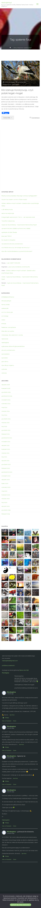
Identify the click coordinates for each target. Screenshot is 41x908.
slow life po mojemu (7, 365)
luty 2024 (4, 415)
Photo (7, 717)
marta (3, 277)
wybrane (4, 369)
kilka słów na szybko (7, 331)
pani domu (4, 361)
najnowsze (7, 84)
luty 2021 (4, 457)
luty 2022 (4, 426)
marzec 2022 (5, 422)
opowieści (4, 358)
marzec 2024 (5, 411)
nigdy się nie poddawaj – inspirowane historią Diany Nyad (19, 225)
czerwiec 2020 (5, 487)
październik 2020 (6, 472)
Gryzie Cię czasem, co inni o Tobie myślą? (14, 199)
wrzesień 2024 (5, 400)
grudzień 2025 (5, 392)
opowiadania (5, 354)
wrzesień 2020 (5, 476)
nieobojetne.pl (6, 2)
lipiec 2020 (4, 483)
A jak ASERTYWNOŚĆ (13, 263)
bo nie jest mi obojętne (8, 240)
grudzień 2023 (5, 419)
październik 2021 (6, 438)
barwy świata (5, 304)
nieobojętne (15, 84)
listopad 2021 (5, 434)
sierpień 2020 (5, 479)
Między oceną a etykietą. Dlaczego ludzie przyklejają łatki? (19, 196)
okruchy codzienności (8, 350)
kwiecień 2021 (5, 449)
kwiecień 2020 (5, 495)
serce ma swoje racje (7, 213)
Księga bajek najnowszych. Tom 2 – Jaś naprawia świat (18, 217)
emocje (3, 323)
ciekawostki (4, 308)
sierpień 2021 (5, 445)
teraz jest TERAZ (6, 236)
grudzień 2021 (5, 430)
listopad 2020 (5, 468)
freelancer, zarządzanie (8, 327)
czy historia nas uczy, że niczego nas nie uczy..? (15, 247)
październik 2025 (6, 396)
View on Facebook (6, 721)
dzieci (3, 320)
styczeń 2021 (5, 460)
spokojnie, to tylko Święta (9, 232)
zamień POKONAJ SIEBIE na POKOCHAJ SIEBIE (15, 228)
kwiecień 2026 (5, 388)
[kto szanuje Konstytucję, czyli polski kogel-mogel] (20, 73)
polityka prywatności (8, 665)
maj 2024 (4, 407)
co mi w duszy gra (7, 312)
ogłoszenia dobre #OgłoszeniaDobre (12, 346)
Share (14, 721)
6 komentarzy (36, 117)
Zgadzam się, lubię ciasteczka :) (20, 905)
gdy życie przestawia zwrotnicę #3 (19, 267)
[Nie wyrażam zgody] (39, 901)
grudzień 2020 (6, 464)
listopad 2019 (5, 514)
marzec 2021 (5, 453)
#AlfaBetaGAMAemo (7, 297)
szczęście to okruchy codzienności (12, 244)
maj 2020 (4, 491)
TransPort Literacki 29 (8, 221)
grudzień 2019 (5, 510)
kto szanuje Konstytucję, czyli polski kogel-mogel (17, 92)
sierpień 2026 (5, 384)
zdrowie (4, 373)
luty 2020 (4, 502)
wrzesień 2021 (5, 441)
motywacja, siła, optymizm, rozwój (12, 335)
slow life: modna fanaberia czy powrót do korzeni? (16, 251)
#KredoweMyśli (6, 301)
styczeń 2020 (5, 506)
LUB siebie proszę (7, 209)
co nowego (4, 316)
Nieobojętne (5, 673)
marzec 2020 (5, 498)
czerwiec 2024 (5, 403)
